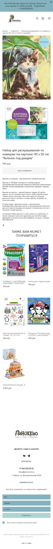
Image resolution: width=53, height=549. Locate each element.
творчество (15, 31)
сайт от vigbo (26, 543)
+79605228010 (25, 8)
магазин (5, 31)
